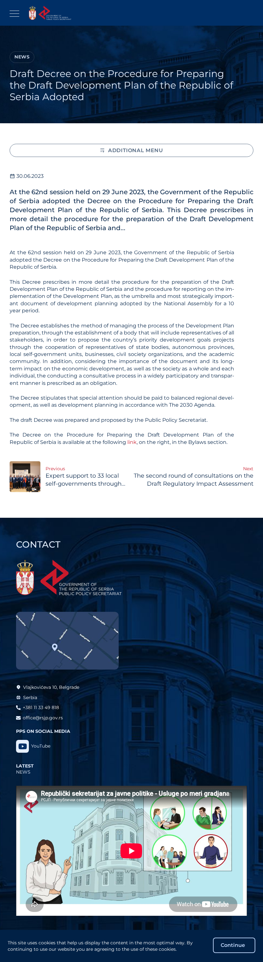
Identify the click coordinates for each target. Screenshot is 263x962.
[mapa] (67, 641)
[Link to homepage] (50, 12)
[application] (131, 851)
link (132, 442)
